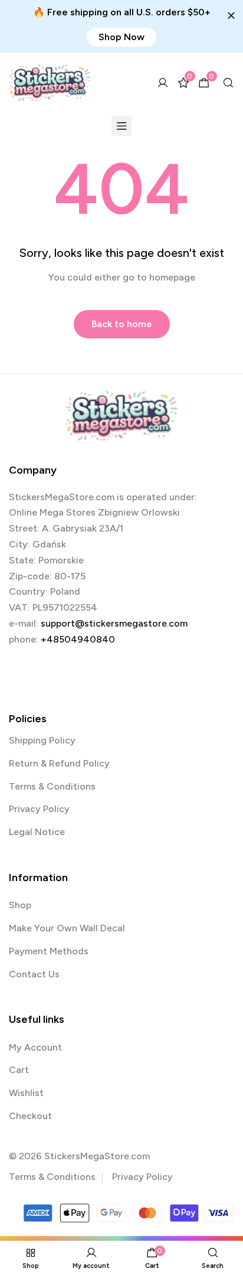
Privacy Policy (39, 808)
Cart (19, 1069)
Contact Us (34, 974)
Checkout (30, 1115)
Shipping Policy (42, 740)
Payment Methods (48, 951)
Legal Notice (37, 831)
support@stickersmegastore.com (114, 623)
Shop (20, 905)
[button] (121, 37)
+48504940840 (78, 639)
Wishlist (26, 1092)
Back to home (121, 324)
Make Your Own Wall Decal (67, 928)
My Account (35, 1047)
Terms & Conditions (52, 786)
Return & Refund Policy (59, 763)
